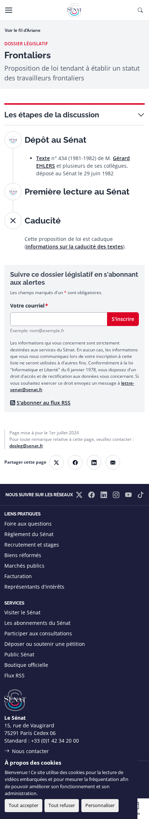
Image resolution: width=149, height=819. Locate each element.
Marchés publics (24, 565)
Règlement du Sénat (29, 534)
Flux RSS (14, 675)
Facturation (18, 576)
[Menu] (8, 10)
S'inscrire (123, 319)
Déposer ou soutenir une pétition (44, 643)
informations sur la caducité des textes (74, 246)
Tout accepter (23, 805)
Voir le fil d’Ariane (23, 30)
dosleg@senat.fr (26, 446)
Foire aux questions (28, 523)
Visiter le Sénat (22, 612)
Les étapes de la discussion (51, 114)
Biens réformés (22, 555)
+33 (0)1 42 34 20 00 (55, 740)
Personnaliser (100, 805)
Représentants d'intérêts (34, 586)
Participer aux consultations (38, 633)
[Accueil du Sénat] (74, 10)
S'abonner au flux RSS (44, 402)
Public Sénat (19, 654)
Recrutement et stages (31, 544)
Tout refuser (61, 805)
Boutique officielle (26, 664)
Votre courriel (27, 305)
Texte (43, 158)
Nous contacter (30, 751)
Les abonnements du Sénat (37, 622)
